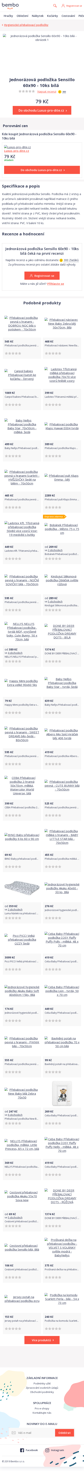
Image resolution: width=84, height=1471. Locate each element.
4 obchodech (15, 653)
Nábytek (38, 16)
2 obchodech (55, 550)
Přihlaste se (55, 284)
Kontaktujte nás (42, 1412)
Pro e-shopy (42, 1408)
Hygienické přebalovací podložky (26, 25)
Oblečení (22, 16)
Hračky (8, 16)
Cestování (68, 16)
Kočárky (52, 16)
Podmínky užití (42, 1383)
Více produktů (41, 1340)
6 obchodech (15, 1115)
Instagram (57, 1450)
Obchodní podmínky (42, 1392)
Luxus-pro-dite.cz (16, 151)
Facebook (32, 1450)
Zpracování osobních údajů (42, 1387)
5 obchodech (55, 601)
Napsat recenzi (46, 91)
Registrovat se (74, 5)
